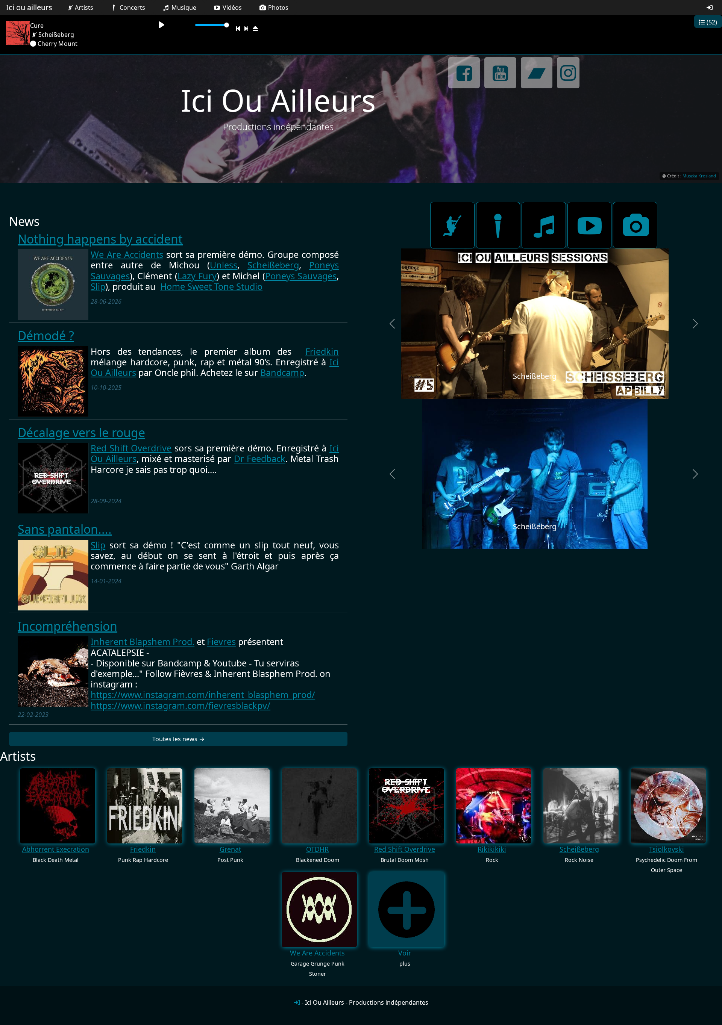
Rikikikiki (492, 849)
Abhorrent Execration (55, 849)
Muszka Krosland (699, 176)
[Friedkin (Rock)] (144, 805)
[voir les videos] (589, 225)
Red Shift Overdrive (131, 448)
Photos (277, 7)
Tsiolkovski (666, 849)
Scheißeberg (273, 265)
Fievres (221, 642)
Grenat (230, 849)
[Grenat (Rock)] (232, 805)
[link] (142, 642)
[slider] (212, 25)
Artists (84, 7)
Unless (223, 265)
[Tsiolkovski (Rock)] (668, 805)
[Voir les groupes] (452, 225)
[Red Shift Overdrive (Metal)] (406, 805)
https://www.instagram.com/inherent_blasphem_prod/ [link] (203, 695)
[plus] (406, 909)
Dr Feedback (259, 459)
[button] (392, 323)
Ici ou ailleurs (29, 7)
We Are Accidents (127, 254)
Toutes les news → (178, 739)
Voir (404, 952)
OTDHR (317, 849)
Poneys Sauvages (301, 276)
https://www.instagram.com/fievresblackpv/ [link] (180, 705)
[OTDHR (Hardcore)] (319, 805)
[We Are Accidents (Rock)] (319, 909)
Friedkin (322, 351)
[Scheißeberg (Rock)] (581, 805)
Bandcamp (282, 372)
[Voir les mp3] (544, 225)
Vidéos (231, 7)
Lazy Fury (197, 276)
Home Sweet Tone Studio (211, 286)
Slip (98, 286)
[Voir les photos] (635, 225)
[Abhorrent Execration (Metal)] (57, 805)
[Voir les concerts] (498, 225)
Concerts (131, 7)
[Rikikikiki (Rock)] (493, 805)
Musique (183, 7)
